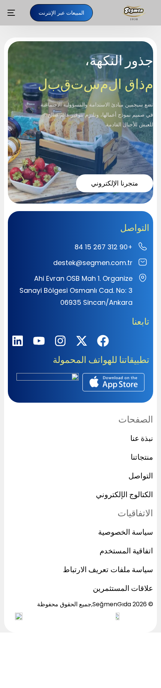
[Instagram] (60, 341)
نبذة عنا (141, 438)
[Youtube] (39, 341)
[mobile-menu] (14, 12)
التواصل (140, 476)
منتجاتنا (142, 457)
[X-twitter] (82, 341)
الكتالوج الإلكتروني (124, 494)
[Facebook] (103, 341)
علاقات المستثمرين (123, 588)
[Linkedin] (18, 341)
